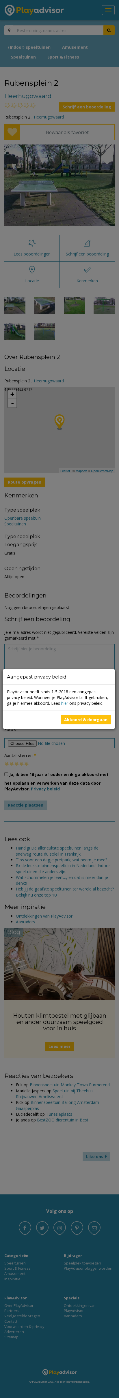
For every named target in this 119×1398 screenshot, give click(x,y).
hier (64, 703)
